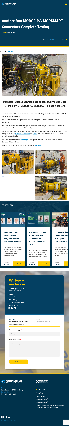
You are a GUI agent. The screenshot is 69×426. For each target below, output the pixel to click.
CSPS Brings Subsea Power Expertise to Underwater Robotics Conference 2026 (38, 238)
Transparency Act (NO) (42, 402)
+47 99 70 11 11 (42, 389)
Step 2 (17, 361)
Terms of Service (50, 407)
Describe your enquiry (15, 339)
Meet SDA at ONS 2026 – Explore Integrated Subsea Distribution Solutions (12, 237)
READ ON (19, 263)
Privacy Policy (39, 393)
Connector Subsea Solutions (9, 4)
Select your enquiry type (15, 330)
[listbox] (34, 334)
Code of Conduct (40, 396)
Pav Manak (10, 51)
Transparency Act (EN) (42, 399)
